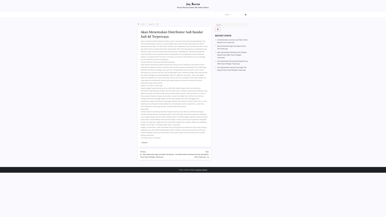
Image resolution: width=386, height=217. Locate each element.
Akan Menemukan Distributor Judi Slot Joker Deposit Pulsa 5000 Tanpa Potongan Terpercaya (232, 54)
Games (145, 142)
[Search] (245, 15)
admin (143, 24)
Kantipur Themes (201, 170)
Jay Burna (193, 4)
